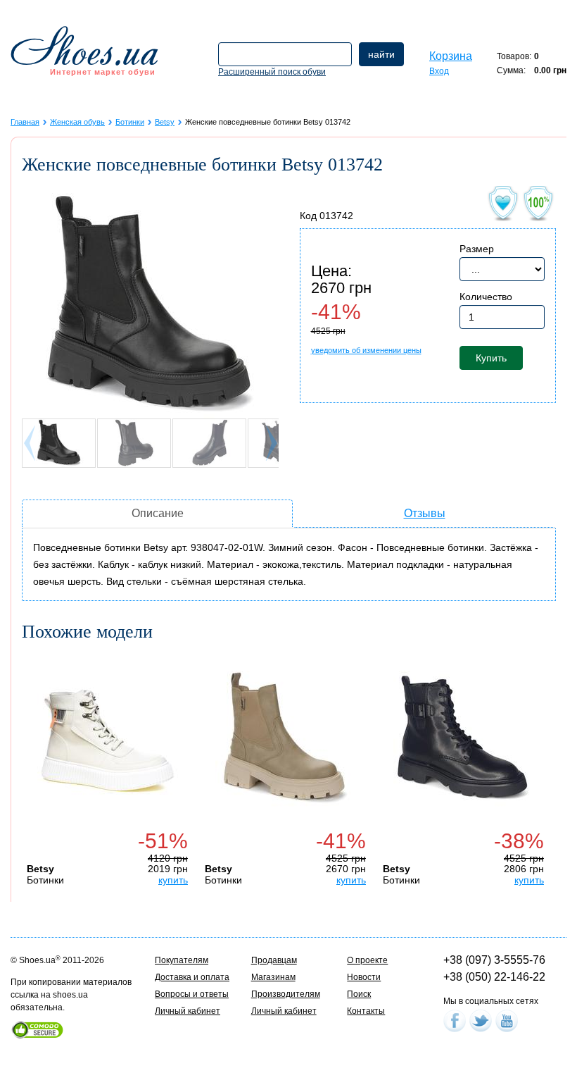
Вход (439, 71)
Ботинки (129, 122)
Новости (364, 977)
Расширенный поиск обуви (272, 72)
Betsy (165, 122)
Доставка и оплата (192, 977)
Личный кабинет (187, 1011)
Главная (25, 122)
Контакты (366, 1011)
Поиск (359, 994)
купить (173, 880)
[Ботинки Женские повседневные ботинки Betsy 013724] (285, 741)
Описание (158, 513)
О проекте (367, 960)
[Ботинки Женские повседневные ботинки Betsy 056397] (463, 741)
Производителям (285, 994)
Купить (491, 358)
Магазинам (273, 977)
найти (381, 54)
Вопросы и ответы (192, 994)
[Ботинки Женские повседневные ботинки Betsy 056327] (107, 741)
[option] (111, 769)
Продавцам (274, 960)
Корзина (450, 56)
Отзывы (424, 513)
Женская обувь (77, 122)
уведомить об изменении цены (366, 350)
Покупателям (181, 960)
